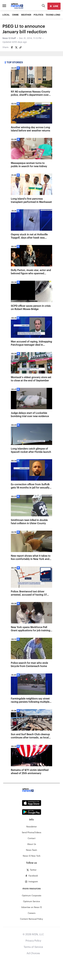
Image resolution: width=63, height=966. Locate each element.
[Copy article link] (20, 47)
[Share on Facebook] (12, 47)
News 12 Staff (9, 38)
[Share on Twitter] (16, 47)
